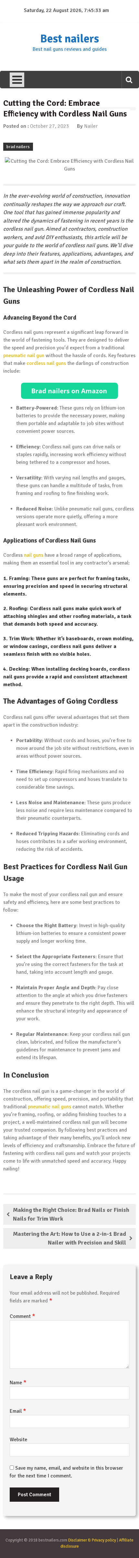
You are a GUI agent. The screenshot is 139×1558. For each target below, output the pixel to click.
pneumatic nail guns (49, 1106)
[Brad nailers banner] (69, 391)
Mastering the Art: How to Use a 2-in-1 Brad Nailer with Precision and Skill (69, 1238)
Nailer (91, 126)
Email (18, 1411)
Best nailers (69, 38)
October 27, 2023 (49, 126)
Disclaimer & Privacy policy (92, 1540)
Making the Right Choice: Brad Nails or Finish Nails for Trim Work (71, 1214)
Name (18, 1382)
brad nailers (18, 146)
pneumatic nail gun (23, 355)
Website (18, 1439)
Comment (22, 1316)
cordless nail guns (46, 363)
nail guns (33, 555)
